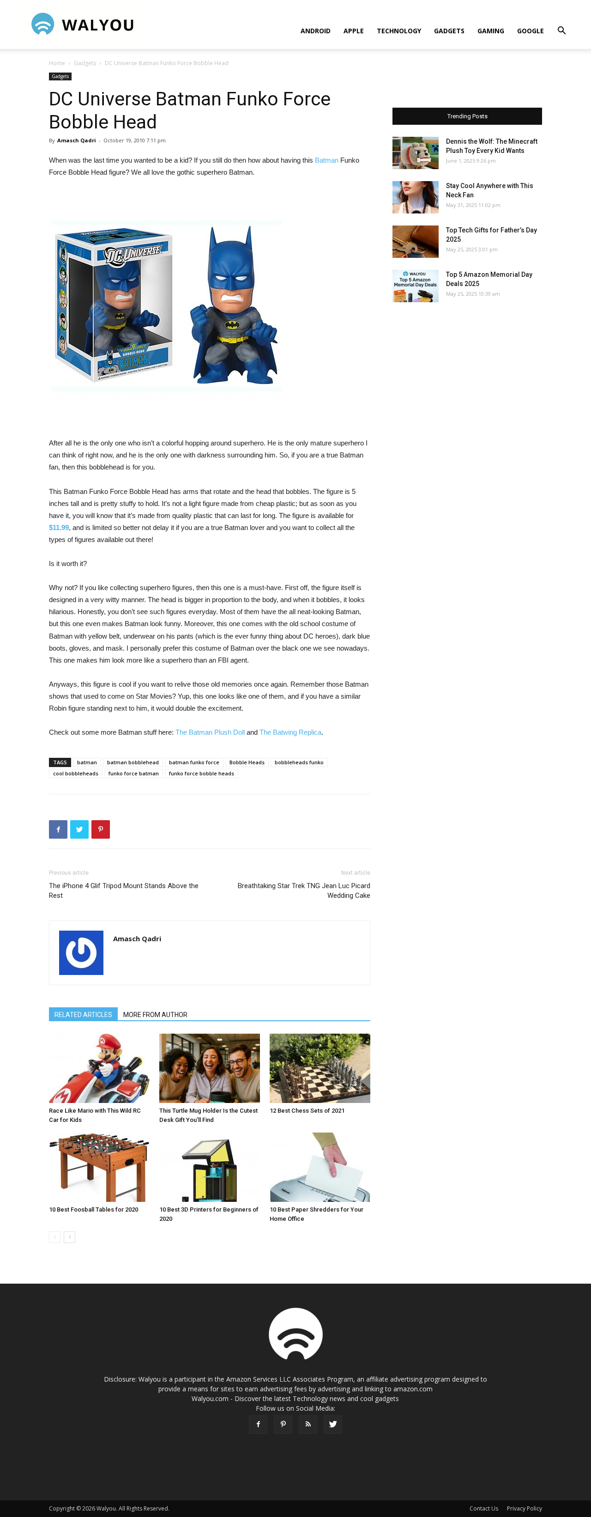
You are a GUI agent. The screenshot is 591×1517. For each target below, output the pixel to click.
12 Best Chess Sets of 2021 (307, 1110)
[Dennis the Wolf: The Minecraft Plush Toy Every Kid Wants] (415, 153)
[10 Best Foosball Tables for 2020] (99, 1167)
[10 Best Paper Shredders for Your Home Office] (320, 1167)
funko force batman (134, 773)
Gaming (490, 30)
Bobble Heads (247, 762)
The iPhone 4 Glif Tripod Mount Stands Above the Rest (124, 891)
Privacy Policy (524, 1508)
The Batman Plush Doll (210, 732)
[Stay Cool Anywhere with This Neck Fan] (415, 197)
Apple (354, 30)
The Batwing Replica (290, 732)
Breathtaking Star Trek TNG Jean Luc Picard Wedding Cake (304, 891)
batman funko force (194, 762)
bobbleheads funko (299, 762)
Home (57, 63)
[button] (561, 31)
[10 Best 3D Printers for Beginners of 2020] (209, 1167)
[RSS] (308, 1424)
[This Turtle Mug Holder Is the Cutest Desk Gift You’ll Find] (209, 1068)
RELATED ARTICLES (83, 1014)
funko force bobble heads (201, 773)
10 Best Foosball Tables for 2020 (93, 1209)
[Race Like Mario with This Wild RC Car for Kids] (99, 1068)
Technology (399, 30)
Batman (326, 160)
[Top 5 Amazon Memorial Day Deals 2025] (415, 286)
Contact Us (484, 1508)
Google (530, 30)
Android (316, 30)
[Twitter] (333, 1424)
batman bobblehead (133, 762)
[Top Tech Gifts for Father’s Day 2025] (415, 241)
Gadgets (449, 30)
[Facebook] (258, 1424)
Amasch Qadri (76, 140)
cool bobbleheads (75, 773)
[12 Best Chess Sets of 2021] (320, 1068)
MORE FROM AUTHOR (155, 1014)
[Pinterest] (283, 1424)
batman (87, 762)
